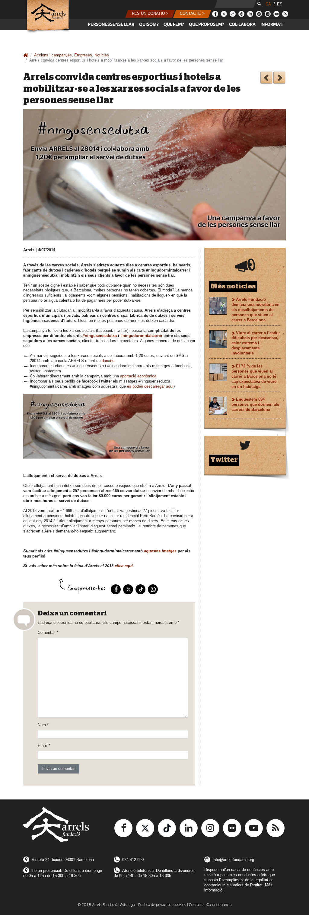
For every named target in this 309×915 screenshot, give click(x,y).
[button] (150, 14)
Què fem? (174, 24)
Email (44, 745)
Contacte (196, 905)
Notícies (101, 55)
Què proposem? (206, 24)
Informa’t (271, 24)
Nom (43, 725)
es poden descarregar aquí (150, 386)
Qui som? (149, 24)
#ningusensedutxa (100, 335)
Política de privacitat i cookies (162, 905)
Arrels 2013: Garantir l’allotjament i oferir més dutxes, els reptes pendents (266, 78)
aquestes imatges (160, 551)
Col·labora (242, 24)
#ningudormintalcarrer (141, 335)
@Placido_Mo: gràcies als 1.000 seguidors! (279, 78)
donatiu (108, 360)
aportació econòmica (138, 376)
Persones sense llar (111, 24)
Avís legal (127, 905)
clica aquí (124, 566)
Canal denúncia (218, 905)
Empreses (83, 55)
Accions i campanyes (53, 55)
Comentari (48, 632)
